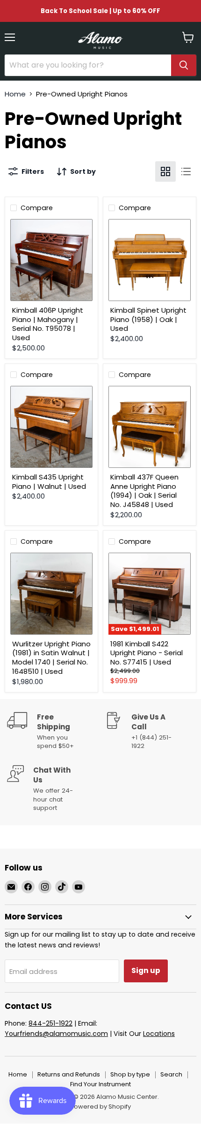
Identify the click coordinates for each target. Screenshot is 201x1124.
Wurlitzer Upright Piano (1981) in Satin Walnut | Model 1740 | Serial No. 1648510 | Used (51, 657)
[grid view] (165, 171)
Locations (159, 1033)
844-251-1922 (50, 1023)
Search (171, 1074)
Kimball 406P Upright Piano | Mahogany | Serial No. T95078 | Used (47, 324)
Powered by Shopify (100, 1106)
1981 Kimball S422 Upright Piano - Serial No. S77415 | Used (146, 653)
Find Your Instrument (100, 1084)
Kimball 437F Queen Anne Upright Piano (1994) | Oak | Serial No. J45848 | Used (144, 490)
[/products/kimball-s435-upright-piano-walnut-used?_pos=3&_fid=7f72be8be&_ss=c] (51, 427)
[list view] (186, 171)
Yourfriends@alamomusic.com (56, 1033)
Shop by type (130, 1074)
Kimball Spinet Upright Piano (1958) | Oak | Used (148, 319)
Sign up (145, 970)
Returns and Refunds (68, 1074)
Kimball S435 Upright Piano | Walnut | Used (49, 481)
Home (15, 94)
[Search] (183, 65)
